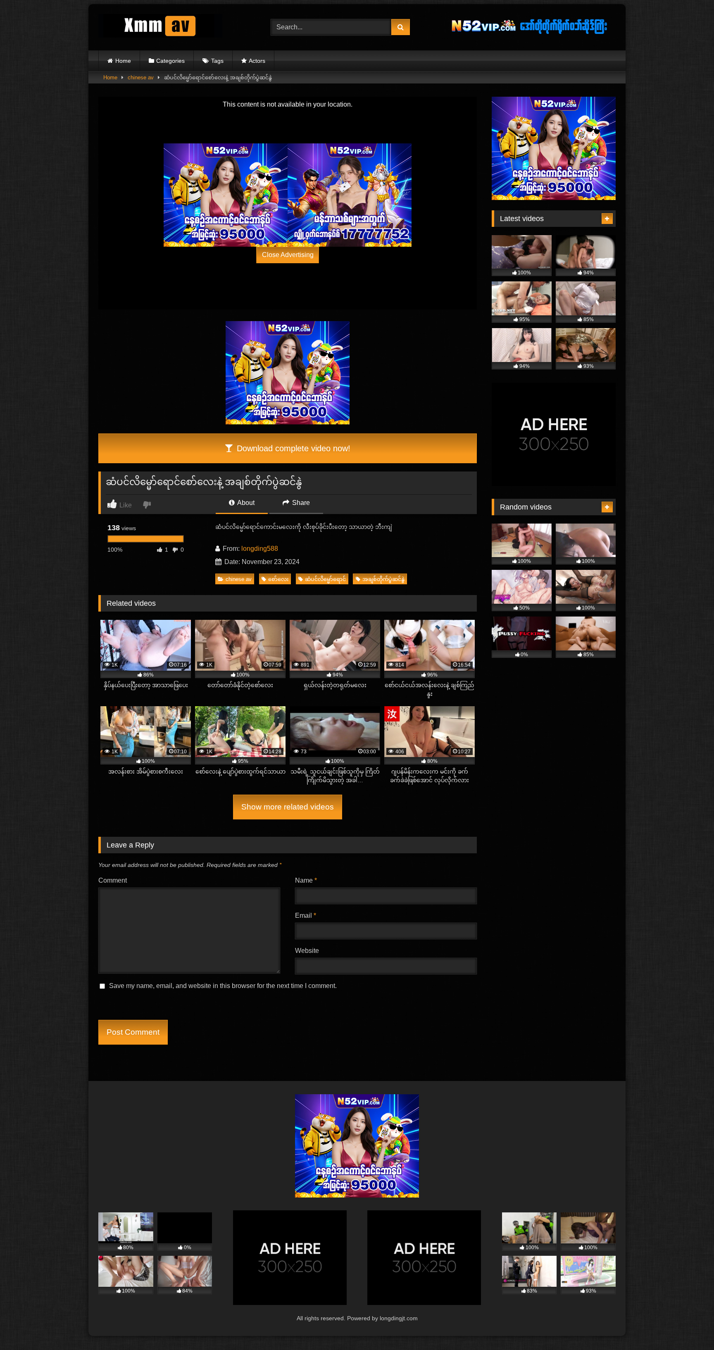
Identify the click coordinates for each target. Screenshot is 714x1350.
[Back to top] (688, 1325)
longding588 (259, 548)
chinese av (141, 77)
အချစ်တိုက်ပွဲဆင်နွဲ (383, 579)
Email (305, 915)
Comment (112, 880)
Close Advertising (288, 254)
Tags (217, 60)
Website (307, 950)
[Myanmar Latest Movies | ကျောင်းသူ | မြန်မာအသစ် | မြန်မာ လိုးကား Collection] (160, 27)
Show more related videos (287, 806)
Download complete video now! (292, 448)
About (245, 502)
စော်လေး (278, 579)
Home (123, 60)
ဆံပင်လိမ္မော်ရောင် (325, 579)
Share (300, 502)
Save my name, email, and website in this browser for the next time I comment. (223, 985)
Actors (257, 60)
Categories (170, 60)
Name (306, 880)
